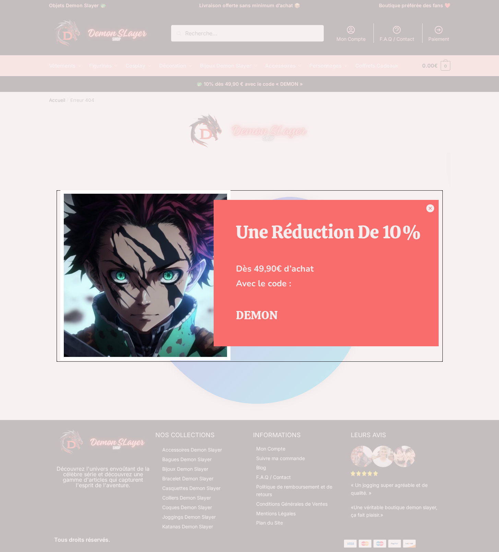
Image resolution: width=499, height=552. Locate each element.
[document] (249, 276)
